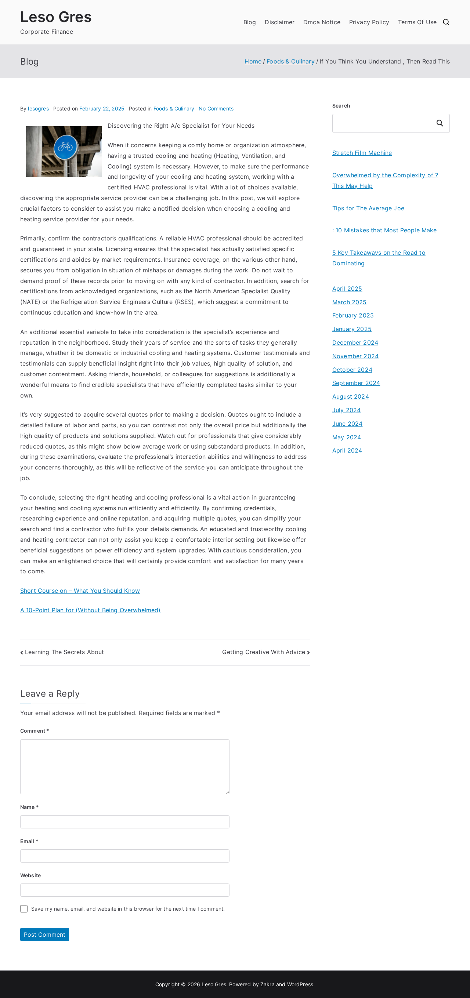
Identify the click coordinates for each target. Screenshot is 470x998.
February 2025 (353, 315)
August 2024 (350, 396)
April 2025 (347, 288)
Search (341, 105)
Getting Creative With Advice (263, 652)
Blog (249, 22)
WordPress (300, 984)
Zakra (267, 984)
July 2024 (346, 410)
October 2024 (352, 369)
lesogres (38, 108)
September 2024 (356, 383)
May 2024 (346, 437)
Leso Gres (56, 17)
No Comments (216, 108)
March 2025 (349, 302)
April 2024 (347, 450)
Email (29, 841)
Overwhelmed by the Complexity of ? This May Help (385, 180)
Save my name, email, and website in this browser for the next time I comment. (128, 909)
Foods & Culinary (174, 108)
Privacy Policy (369, 22)
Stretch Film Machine (362, 152)
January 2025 (352, 329)
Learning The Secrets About (64, 652)
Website (30, 875)
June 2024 (347, 423)
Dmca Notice (321, 22)
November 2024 (355, 356)
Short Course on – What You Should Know (80, 590)
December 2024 (355, 342)
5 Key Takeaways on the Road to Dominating (379, 258)
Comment (34, 730)
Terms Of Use (417, 22)
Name (29, 807)
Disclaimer (279, 22)
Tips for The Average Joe (368, 208)
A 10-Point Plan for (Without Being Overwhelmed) (90, 610)
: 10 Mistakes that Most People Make (384, 230)
